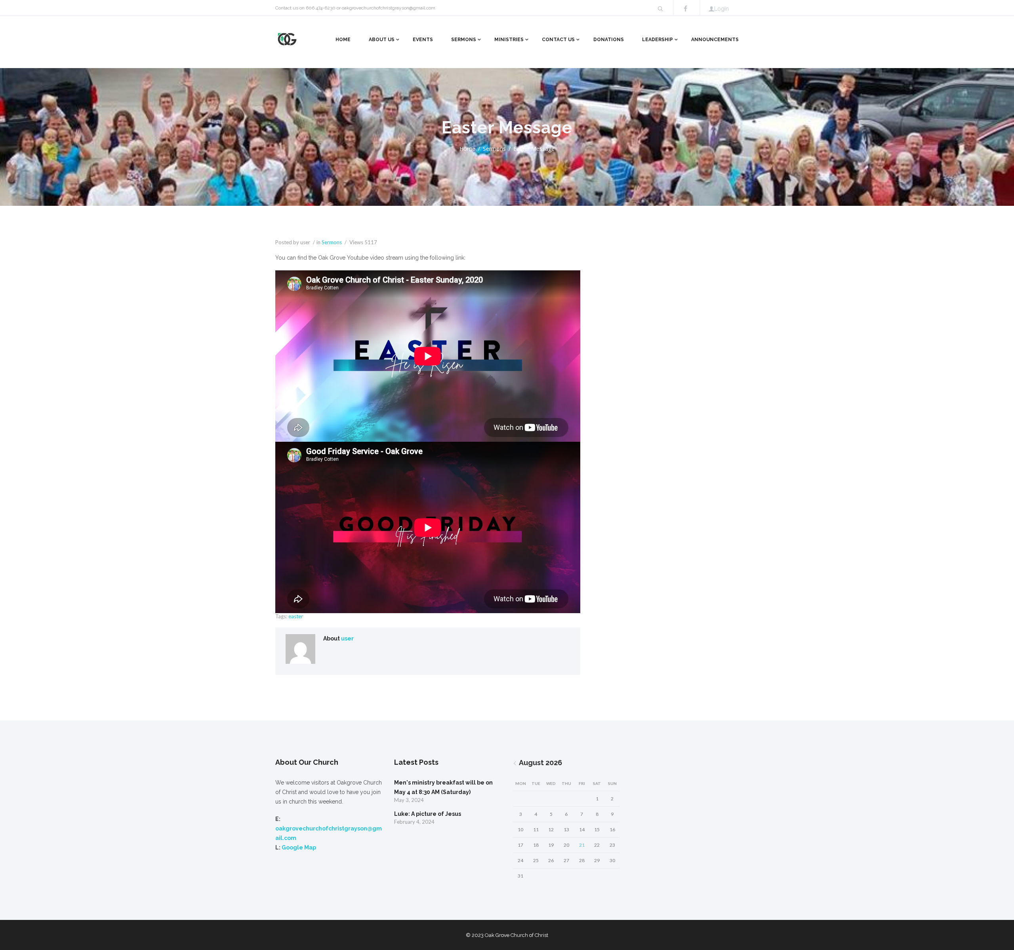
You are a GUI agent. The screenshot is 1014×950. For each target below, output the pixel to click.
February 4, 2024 (414, 822)
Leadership (657, 39)
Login (721, 9)
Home (343, 39)
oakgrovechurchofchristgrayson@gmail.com (388, 8)
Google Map (299, 847)
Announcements (715, 39)
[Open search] (660, 8)
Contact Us (558, 39)
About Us (382, 39)
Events (423, 39)
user (347, 638)
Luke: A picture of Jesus (427, 814)
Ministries (509, 39)
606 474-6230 (320, 8)
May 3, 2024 (409, 800)
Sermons (463, 39)
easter (295, 616)
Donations (608, 39)
